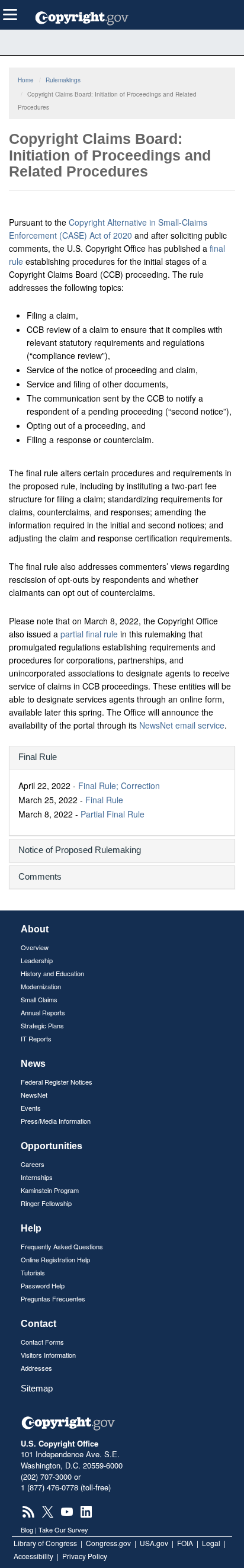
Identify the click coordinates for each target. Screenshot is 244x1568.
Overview (35, 947)
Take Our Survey (63, 1529)
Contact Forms (42, 1341)
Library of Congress (45, 1543)
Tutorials (33, 1272)
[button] (122, 756)
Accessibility (33, 1556)
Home (26, 80)
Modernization (41, 986)
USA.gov (154, 1543)
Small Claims (39, 999)
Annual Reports (43, 1012)
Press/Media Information (56, 1121)
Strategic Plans (42, 1025)
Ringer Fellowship (46, 1203)
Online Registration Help (55, 1259)
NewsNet (34, 1094)
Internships (37, 1177)
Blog (27, 1529)
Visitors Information (48, 1354)
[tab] (122, 757)
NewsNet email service (181, 725)
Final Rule (104, 800)
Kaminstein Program (50, 1190)
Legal (211, 1543)
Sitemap (37, 1388)
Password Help (43, 1285)
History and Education (52, 973)
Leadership (37, 960)
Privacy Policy (84, 1556)
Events (31, 1107)
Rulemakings (63, 80)
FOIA (185, 1543)
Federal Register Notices (56, 1081)
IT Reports (36, 1038)
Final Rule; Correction (119, 785)
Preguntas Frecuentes (53, 1298)
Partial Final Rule (113, 814)
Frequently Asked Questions (62, 1246)
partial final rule (89, 634)
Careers (32, 1164)
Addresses (36, 1368)
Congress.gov (108, 1543)
